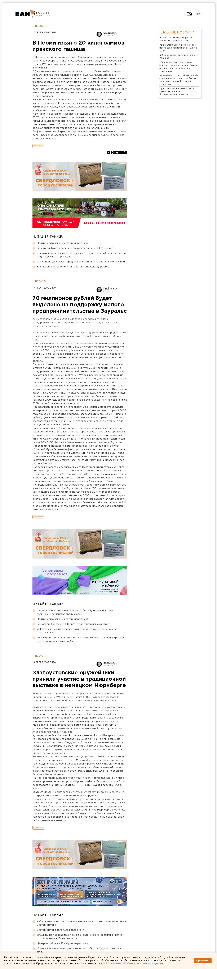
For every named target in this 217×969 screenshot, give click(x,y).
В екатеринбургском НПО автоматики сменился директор (73, 267)
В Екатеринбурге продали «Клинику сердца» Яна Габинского (75, 248)
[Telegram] (117, 152)
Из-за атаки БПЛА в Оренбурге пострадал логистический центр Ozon (178, 48)
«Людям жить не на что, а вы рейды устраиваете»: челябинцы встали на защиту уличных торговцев (81, 255)
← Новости (39, 26)
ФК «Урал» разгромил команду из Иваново (178, 56)
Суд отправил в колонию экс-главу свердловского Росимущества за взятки (176, 91)
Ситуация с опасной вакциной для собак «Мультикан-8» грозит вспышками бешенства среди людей (76, 612)
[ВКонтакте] (108, 152)
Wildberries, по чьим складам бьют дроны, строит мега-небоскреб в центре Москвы (78, 631)
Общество (38, 146)
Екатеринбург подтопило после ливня (60, 930)
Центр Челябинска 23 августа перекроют (62, 243)
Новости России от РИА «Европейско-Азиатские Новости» (25, 14)
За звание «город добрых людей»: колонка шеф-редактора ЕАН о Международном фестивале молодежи (179, 79)
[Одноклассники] (113, 152)
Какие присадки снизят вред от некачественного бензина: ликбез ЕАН (81, 262)
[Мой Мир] (121, 152)
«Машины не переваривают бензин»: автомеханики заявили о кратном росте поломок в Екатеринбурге (80, 639)
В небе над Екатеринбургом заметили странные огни (175, 39)
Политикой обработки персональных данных (135, 964)
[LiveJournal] (125, 152)
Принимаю (202, 961)
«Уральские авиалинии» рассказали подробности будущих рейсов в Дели (79, 950)
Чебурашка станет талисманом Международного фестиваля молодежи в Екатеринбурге (82, 923)
